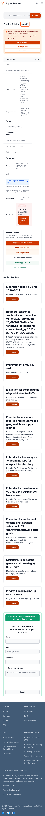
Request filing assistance (22, 242)
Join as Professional (11, 790)
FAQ (26, 716)
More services (22, 51)
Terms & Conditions (11, 742)
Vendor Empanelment (33, 756)
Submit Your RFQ (22, 42)
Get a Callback (30, 720)
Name (7, 637)
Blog (4, 725)
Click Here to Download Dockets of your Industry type (22, 617)
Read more (12, 299)
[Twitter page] (8, 813)
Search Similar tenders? (23, 220)
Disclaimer (7, 753)
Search (35, 16)
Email (7, 647)
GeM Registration (22, 46)
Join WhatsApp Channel (22, 268)
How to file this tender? (23, 258)
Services (6, 716)
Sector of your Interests (14, 668)
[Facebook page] (3, 813)
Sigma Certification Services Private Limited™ (24, 806)
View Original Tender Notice (15, 182)
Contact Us (29, 711)
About (5, 711)
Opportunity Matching (22, 247)
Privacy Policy (8, 737)
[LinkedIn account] (13, 813)
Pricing (5, 720)
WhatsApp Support (22, 263)
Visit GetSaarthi (9, 785)
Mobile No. (9, 658)
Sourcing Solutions (32, 751)
